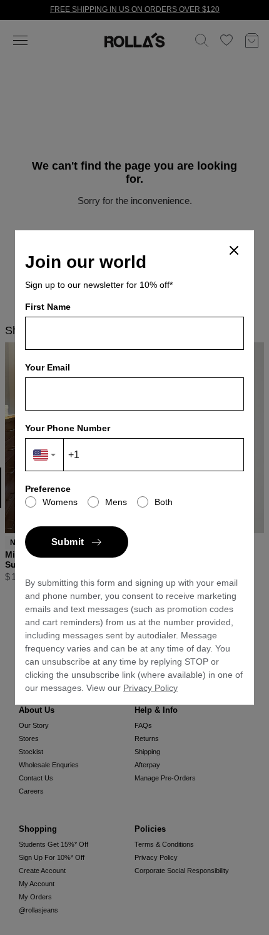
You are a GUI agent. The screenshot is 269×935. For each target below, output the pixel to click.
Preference (48, 489)
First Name (48, 307)
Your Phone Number (67, 428)
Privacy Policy (150, 688)
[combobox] (45, 455)
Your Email (47, 367)
